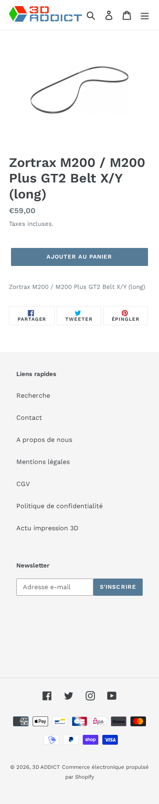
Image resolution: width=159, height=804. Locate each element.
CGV (23, 484)
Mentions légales (43, 462)
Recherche (33, 395)
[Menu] (145, 15)
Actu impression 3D (47, 528)
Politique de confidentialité (59, 506)
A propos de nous (44, 440)
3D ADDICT (46, 767)
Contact (29, 417)
